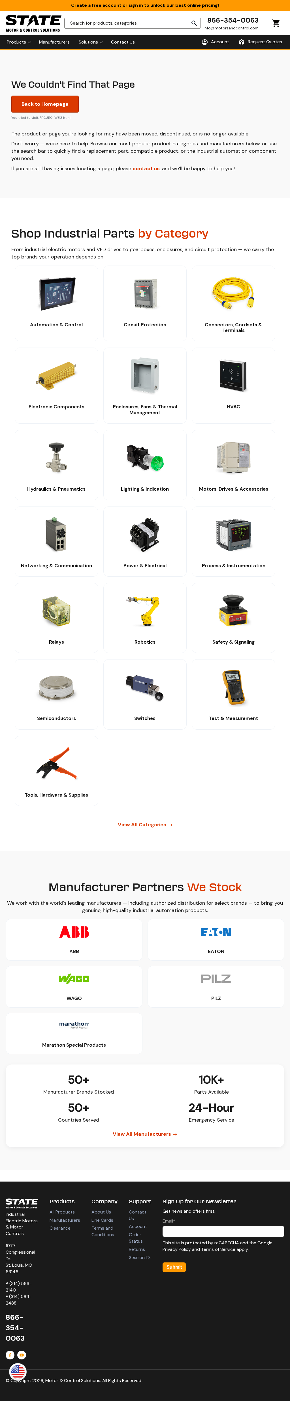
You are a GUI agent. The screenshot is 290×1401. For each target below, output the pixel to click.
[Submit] (194, 23)
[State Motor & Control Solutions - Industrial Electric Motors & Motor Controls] (22, 1203)
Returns (137, 1249)
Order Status (136, 1238)
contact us (146, 168)
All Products (62, 1212)
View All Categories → (145, 824)
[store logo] (33, 23)
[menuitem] (18, 42)
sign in (136, 5)
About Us (101, 1212)
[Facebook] (10, 1355)
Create (79, 5)
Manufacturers (65, 1220)
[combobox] (132, 23)
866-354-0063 (233, 20)
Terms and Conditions (102, 1231)
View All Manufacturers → (145, 1134)
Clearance (60, 1228)
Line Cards (102, 1220)
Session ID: (140, 1257)
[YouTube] (21, 1355)
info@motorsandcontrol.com (231, 28)
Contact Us (137, 1215)
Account (138, 1226)
